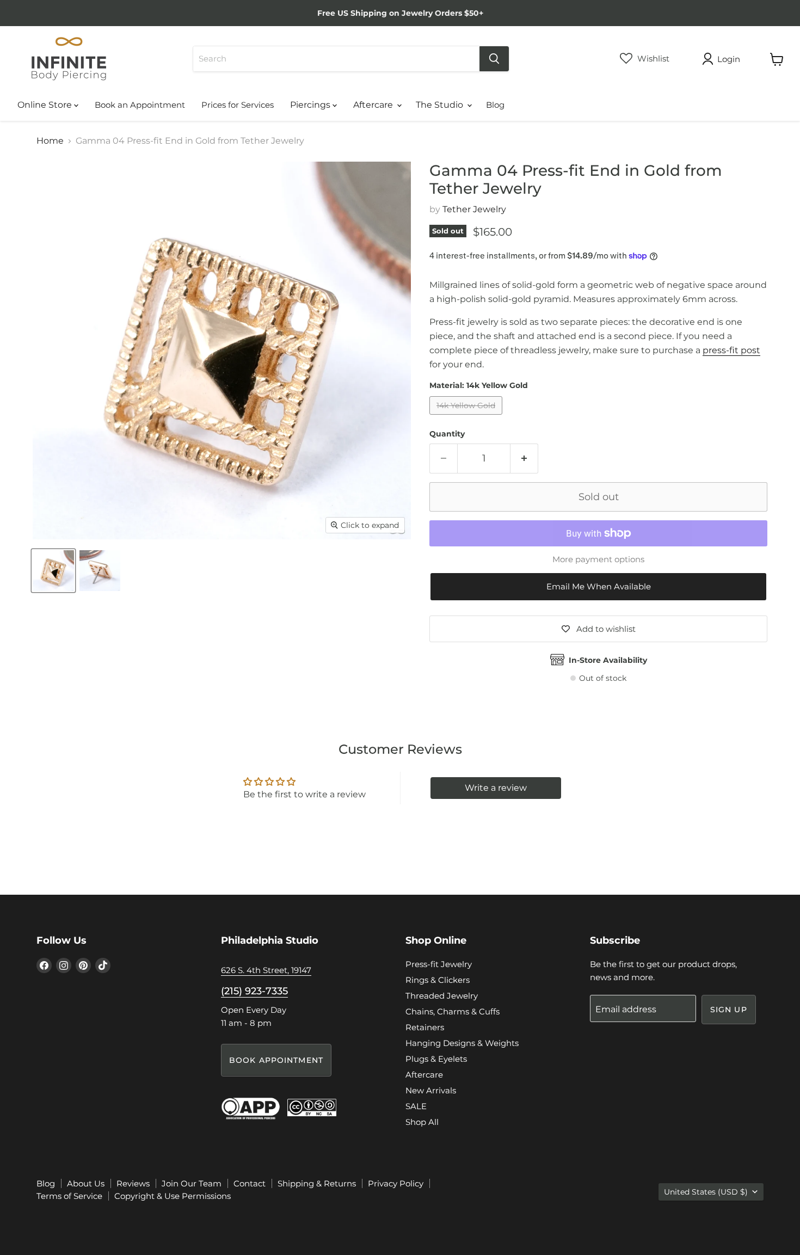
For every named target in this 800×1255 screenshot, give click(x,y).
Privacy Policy (395, 1183)
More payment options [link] (598, 559)
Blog (495, 105)
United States (706, 1192)
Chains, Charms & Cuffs (452, 1011)
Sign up (728, 1009)
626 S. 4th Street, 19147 (266, 970)
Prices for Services (237, 105)
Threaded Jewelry (441, 996)
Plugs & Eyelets (436, 1059)
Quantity (447, 433)
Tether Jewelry (474, 209)
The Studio (440, 105)
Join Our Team (191, 1183)
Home (50, 141)
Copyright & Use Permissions (172, 1196)
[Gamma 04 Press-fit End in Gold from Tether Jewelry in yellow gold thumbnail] (53, 570)
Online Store (45, 105)
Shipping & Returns (317, 1183)
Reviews (133, 1183)
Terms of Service (69, 1196)
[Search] (494, 58)
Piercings (311, 105)
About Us (85, 1183)
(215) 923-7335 (254, 991)
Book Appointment (276, 1060)
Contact (249, 1183)
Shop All (422, 1122)
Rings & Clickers (437, 980)
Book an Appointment (140, 105)
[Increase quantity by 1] (524, 458)
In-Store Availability (608, 660)
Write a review (496, 788)
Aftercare (374, 105)
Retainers (424, 1027)
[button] (598, 587)
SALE (416, 1106)
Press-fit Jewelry (438, 964)
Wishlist (652, 58)
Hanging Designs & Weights (462, 1043)
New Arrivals (430, 1090)
